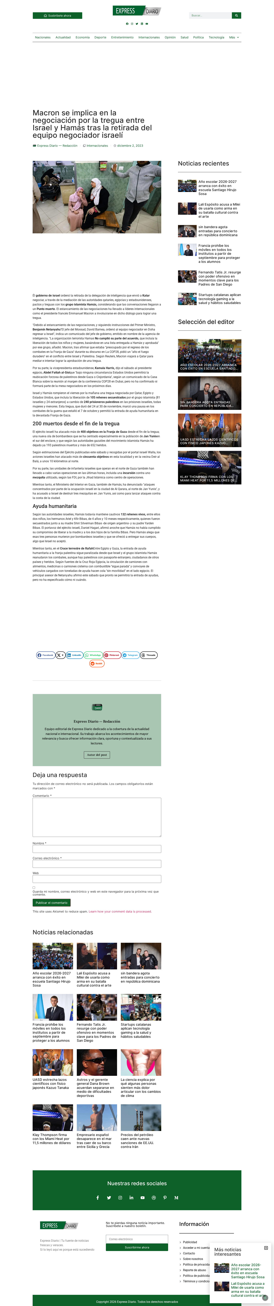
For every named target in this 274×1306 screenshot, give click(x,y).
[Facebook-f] (98, 1197)
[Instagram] (132, 23)
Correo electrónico (47, 858)
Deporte (100, 37)
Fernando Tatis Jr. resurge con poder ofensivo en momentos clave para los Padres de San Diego (96, 1032)
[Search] (236, 15)
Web (36, 873)
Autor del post (97, 755)
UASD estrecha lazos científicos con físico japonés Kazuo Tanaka (51, 1084)
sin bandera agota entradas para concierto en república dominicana (140, 977)
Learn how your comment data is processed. (120, 911)
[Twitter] (137, 23)
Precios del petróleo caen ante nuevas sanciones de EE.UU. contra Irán (137, 1141)
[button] (46, 655)
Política (198, 37)
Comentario (42, 795)
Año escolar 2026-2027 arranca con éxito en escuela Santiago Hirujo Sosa (52, 979)
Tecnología (216, 37)
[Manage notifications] (265, 1298)
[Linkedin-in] (131, 1197)
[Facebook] (127, 23)
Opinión (170, 37)
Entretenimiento (122, 37)
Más (232, 37)
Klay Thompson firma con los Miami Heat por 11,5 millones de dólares (52, 1139)
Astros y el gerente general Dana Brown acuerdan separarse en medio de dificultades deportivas (95, 1088)
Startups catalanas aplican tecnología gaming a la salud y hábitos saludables (136, 1031)
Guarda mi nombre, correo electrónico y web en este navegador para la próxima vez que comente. (96, 893)
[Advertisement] (137, 72)
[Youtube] (146, 23)
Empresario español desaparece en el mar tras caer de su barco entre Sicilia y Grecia (94, 1141)
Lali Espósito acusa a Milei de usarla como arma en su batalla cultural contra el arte (94, 979)
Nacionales (43, 37)
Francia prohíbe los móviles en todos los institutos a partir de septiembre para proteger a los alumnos (51, 1032)
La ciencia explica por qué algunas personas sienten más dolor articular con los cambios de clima (141, 1088)
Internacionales (149, 37)
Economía (83, 37)
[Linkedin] (142, 23)
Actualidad (63, 37)
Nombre (39, 843)
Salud (184, 37)
